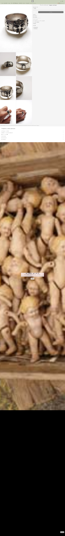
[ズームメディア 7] (24, 112)
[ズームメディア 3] (24, 64)
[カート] (62, 1)
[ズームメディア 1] (16, 28)
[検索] (63, 3)
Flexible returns (35, 28)
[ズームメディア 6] (8, 112)
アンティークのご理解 (5, 134)
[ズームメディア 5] (24, 88)
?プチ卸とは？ (4, 139)
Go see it (32, 278)
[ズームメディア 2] (8, 64)
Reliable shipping (36, 27)
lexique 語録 (34, 25)
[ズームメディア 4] (8, 88)
